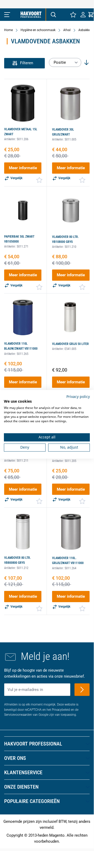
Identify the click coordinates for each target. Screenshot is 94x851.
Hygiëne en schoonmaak (38, 30)
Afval (67, 30)
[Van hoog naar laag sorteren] (86, 62)
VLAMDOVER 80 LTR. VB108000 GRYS (65, 239)
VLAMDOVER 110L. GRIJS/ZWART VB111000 (68, 560)
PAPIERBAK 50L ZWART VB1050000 (19, 239)
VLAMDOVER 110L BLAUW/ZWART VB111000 (20, 346)
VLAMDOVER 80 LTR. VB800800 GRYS (17, 560)
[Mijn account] (83, 14)
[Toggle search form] (53, 14)
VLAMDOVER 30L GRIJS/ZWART (63, 132)
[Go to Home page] (31, 14)
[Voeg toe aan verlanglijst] (39, 180)
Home (8, 30)
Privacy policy (78, 396)
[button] (24, 63)
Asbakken (85, 30)
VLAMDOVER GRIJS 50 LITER (70, 344)
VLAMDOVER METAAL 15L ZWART (20, 131)
